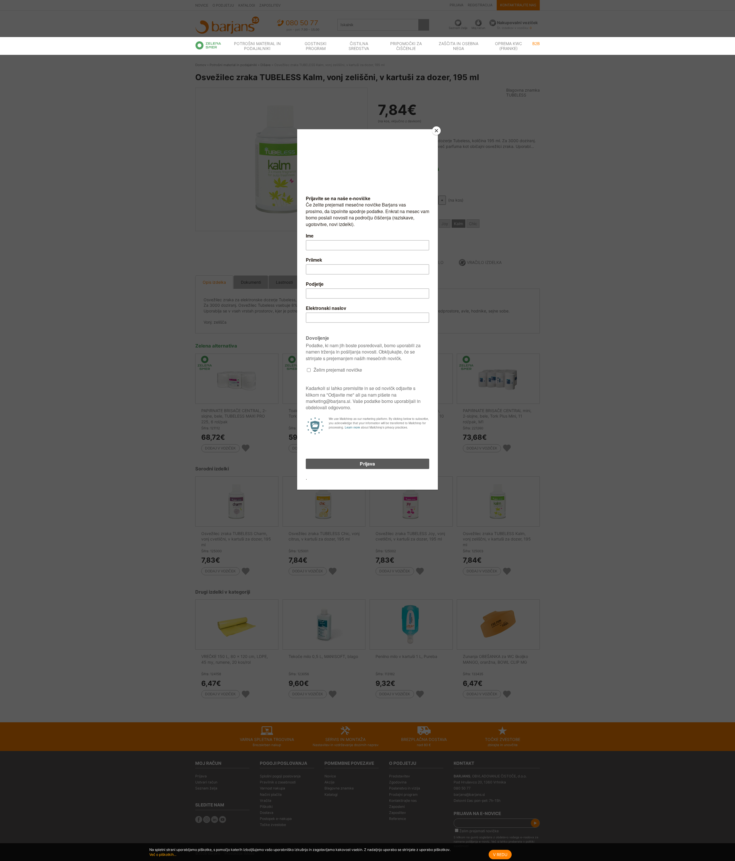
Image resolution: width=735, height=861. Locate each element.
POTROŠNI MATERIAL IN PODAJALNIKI (257, 46)
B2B (536, 43)
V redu (500, 854)
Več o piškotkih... (162, 854)
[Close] (436, 130)
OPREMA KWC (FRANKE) (508, 46)
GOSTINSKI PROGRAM (315, 46)
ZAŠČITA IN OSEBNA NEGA (458, 46)
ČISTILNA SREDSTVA (359, 46)
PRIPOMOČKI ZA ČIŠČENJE (406, 46)
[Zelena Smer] (208, 45)
